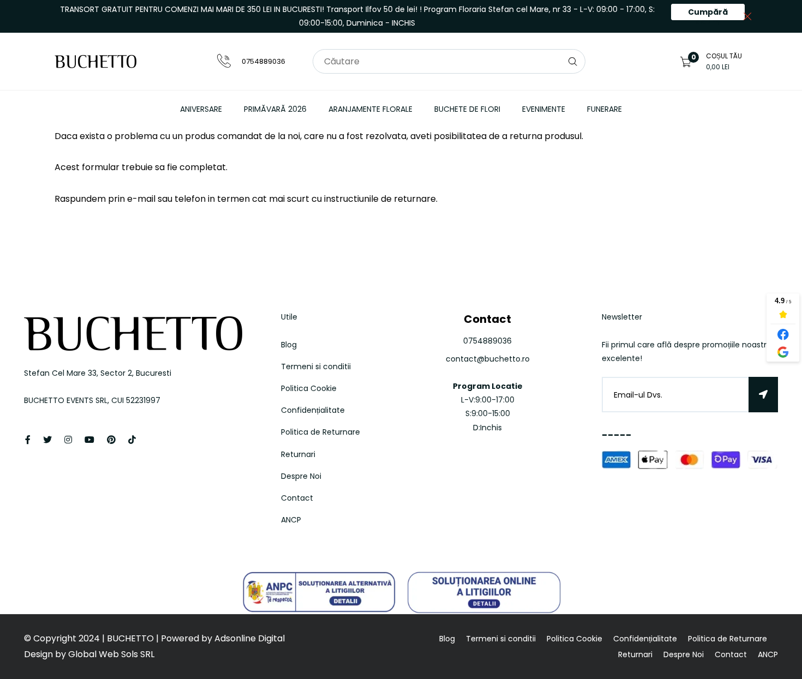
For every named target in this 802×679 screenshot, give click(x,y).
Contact (297, 497)
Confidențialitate (313, 410)
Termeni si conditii (316, 366)
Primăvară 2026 (275, 109)
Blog (289, 344)
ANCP (291, 519)
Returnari (298, 454)
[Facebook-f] (28, 440)
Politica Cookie (309, 388)
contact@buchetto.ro (488, 358)
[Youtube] (89, 440)
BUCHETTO (131, 638)
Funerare (604, 109)
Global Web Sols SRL (111, 654)
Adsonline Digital (248, 638)
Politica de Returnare (320, 431)
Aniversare (201, 109)
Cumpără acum (708, 13)
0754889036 (263, 61)
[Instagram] (68, 440)
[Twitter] (47, 440)
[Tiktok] (132, 440)
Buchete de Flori (467, 109)
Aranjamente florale (370, 109)
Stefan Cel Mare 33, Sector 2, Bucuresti (97, 373)
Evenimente (543, 109)
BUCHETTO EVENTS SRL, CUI (75, 400)
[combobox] (449, 61)
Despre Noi (301, 476)
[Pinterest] (111, 440)
